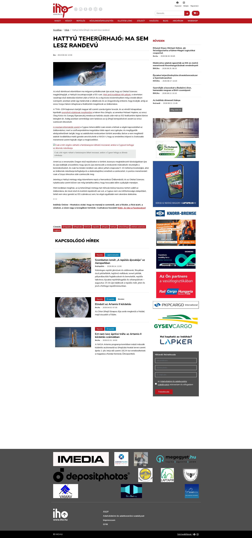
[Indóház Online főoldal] (100, 9)
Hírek (66, 30)
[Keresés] (187, 13)
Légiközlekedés (113, 255)
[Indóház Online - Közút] (80, 9)
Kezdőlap (57, 30)
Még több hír (176, 110)
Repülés (81, 20)
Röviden (121, 299)
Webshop (193, 20)
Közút (68, 20)
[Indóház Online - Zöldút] (90, 9)
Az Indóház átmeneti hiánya (166, 100)
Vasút (57, 20)
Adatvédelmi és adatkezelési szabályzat (123, 516)
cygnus (57, 230)
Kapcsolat (178, 6)
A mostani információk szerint (66, 127)
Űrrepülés (110, 299)
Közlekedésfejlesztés (101, 20)
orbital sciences (138, 226)
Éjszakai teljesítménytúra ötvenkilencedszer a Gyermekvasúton (175, 76)
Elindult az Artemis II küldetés (113, 304)
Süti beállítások (184, 534)
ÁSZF (106, 511)
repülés (96, 226)
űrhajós (105, 226)
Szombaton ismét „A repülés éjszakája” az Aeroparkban (120, 261)
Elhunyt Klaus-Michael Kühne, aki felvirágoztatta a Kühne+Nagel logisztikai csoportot (174, 50)
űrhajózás (77, 226)
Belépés (185, 6)
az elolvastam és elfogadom (175, 383)
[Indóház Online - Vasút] (76, 9)
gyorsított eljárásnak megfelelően (77, 112)
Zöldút (141, 20)
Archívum (178, 20)
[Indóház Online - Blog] (85, 9)
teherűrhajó (123, 226)
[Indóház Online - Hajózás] (95, 9)
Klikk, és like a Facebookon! (132, 207)
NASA (87, 226)
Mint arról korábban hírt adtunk (117, 94)
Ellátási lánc (125, 20)
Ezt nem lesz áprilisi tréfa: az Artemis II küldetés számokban (118, 335)
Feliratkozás (163, 391)
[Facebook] (177, 3)
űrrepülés (66, 226)
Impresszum (109, 520)
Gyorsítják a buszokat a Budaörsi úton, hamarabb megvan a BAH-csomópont (172, 89)
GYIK (105, 524)
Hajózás (153, 20)
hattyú (113, 226)
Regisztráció (194, 6)
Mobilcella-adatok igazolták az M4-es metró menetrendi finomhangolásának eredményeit (175, 64)
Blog (165, 20)
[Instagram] (183, 3)
